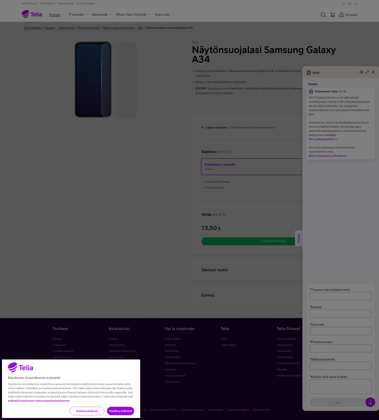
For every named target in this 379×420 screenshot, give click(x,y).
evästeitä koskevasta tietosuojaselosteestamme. (39, 400)
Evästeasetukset (87, 410)
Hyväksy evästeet (120, 410)
